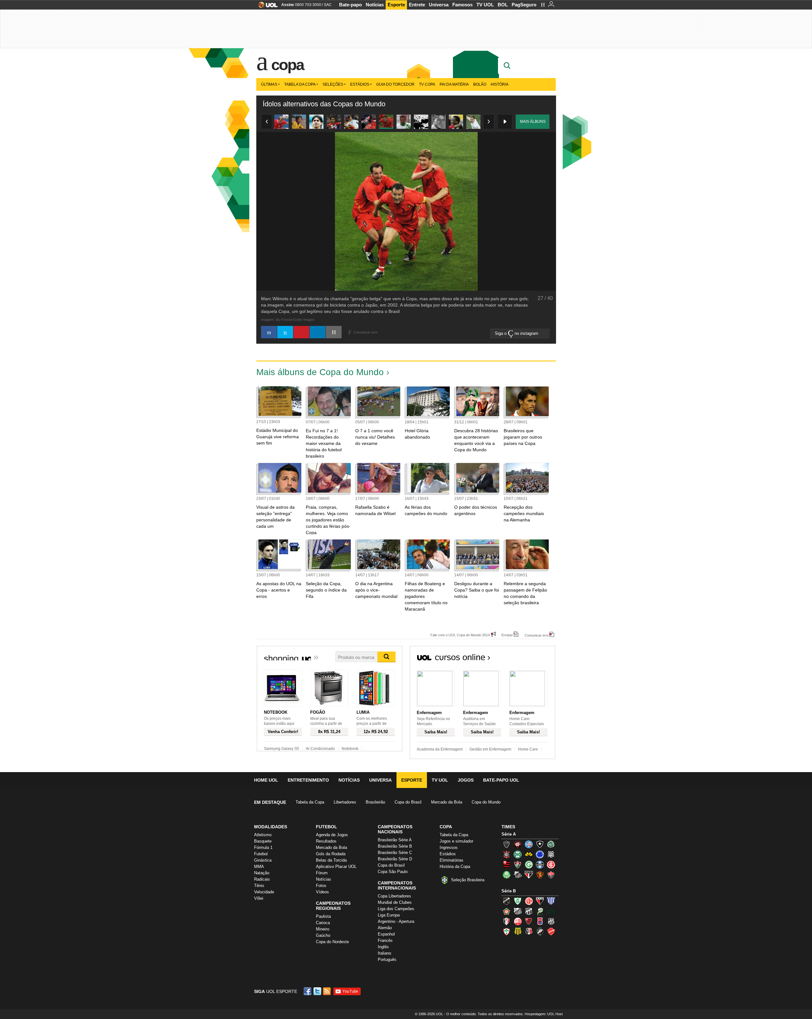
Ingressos (449, 847)
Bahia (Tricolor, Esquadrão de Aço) (529, 844)
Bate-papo (350, 4)
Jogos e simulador (456, 841)
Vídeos (322, 892)
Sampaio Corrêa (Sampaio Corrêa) (518, 931)
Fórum (322, 872)
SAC (328, 5)
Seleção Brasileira (467, 879)
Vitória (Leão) (551, 875)
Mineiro (322, 929)
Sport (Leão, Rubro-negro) (540, 875)
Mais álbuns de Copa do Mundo (320, 372)
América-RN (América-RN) (529, 901)
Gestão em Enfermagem (490, 749)
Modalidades (270, 826)
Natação (261, 872)
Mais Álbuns (533, 121)
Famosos (462, 4)
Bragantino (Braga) (518, 911)
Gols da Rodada (330, 853)
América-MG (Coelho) (518, 901)
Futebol (261, 853)
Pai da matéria (454, 84)
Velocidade (264, 892)
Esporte (396, 4)
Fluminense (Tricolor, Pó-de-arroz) (518, 864)
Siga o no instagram (517, 333)
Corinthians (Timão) (506, 854)
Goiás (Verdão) (529, 864)
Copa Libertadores (394, 896)
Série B (508, 891)
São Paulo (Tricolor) (529, 875)
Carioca (323, 922)
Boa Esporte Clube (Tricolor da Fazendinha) (506, 911)
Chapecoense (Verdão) (551, 844)
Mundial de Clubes (395, 902)
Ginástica (263, 860)
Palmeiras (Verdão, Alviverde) (506, 875)
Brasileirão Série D (395, 859)
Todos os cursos (534, 659)
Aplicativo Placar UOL (336, 866)
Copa (287, 65)
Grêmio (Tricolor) (540, 864)
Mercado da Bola (446, 802)
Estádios (359, 84)
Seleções (333, 84)
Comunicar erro (537, 635)
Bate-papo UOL (501, 780)
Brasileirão (375, 802)
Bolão (479, 84)
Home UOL (266, 780)
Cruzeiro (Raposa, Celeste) (540, 854)
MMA (259, 866)
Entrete (417, 4)
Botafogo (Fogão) (540, 844)
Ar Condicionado (320, 748)
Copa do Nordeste (332, 941)
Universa (439, 4)
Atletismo (263, 834)
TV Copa (427, 84)
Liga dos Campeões (396, 908)
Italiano (384, 953)
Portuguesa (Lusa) (506, 931)
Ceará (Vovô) (529, 911)
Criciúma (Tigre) (529, 854)
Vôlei (258, 898)
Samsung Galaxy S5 (281, 748)
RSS (327, 991)
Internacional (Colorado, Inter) (551, 864)
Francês (385, 940)
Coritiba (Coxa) (518, 854)
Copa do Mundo (486, 802)
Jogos (466, 780)
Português (387, 959)
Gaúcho (323, 935)
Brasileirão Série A (395, 839)
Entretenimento (308, 780)
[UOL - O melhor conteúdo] (266, 7)
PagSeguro (524, 4)
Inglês (383, 946)
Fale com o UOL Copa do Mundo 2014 (460, 635)
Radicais (262, 879)
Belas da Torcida (331, 860)
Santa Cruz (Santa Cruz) (529, 931)
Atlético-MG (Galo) (506, 844)
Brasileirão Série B (395, 846)
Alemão (385, 927)
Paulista (323, 916)
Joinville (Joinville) (506, 921)
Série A (508, 834)
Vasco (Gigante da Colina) (540, 931)
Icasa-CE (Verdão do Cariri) (551, 911)
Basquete (263, 841)
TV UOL (485, 4)
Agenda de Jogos (332, 834)
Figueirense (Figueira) (551, 854)
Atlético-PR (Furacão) (518, 844)
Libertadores (345, 802)
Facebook (308, 991)
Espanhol (386, 934)
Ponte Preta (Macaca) (551, 921)
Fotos (321, 885)
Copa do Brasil (408, 802)
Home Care (528, 749)
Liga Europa (389, 915)
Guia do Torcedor (395, 84)
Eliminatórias (451, 860)
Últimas (269, 84)
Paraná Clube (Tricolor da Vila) (540, 921)
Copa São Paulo (393, 871)
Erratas (507, 635)
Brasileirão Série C (395, 852)
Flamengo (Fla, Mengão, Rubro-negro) (506, 864)
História (499, 84)
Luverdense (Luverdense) (540, 911)
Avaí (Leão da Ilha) (551, 901)
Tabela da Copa (300, 84)
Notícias (375, 4)
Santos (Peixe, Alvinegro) (518, 875)
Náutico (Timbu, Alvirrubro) (518, 921)
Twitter (318, 991)
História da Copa (455, 866)
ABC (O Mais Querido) (506, 901)
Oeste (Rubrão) (529, 921)
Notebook (350, 748)
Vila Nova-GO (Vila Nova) (551, 931)
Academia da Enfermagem (440, 749)
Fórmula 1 (263, 847)
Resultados (326, 841)
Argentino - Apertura (396, 921)
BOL (503, 4)
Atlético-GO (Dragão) (540, 901)
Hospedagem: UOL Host (544, 1014)
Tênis (259, 885)
